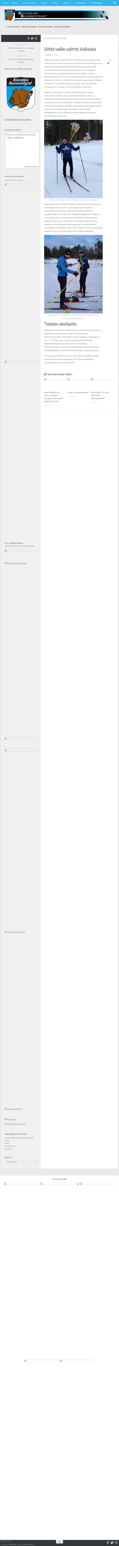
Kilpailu (7, 1143)
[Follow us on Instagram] (35, 38)
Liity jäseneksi (80, 3)
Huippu (44, 3)
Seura (14, 3)
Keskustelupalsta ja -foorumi (15, 1124)
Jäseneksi (8, 1149)
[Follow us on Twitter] (32, 38)
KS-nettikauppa (96, 3)
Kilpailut (66, 3)
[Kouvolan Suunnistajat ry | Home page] (59, 15)
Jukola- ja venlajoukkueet (78, 392)
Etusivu (6, 3)
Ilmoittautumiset (18, 137)
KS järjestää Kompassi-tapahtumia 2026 (19, 1138)
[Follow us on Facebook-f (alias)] (28, 38)
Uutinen (63, 38)
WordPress (12, 1544)
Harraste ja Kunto (29, 3)
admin (48, 55)
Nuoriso (55, 3)
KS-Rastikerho (10, 1146)
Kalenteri (10, 137)
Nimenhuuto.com (32, 166)
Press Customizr (29, 1544)
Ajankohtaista (51, 38)
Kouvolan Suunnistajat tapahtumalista (21, 135)
